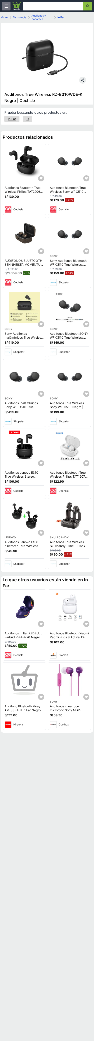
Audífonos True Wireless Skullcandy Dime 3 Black (67, 544)
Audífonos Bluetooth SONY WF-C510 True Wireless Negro (69, 337)
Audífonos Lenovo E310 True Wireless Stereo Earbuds (21, 476)
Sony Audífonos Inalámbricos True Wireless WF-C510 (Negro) (24, 337)
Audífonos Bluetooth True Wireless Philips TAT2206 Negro (22, 191)
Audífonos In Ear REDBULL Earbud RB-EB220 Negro (23, 635)
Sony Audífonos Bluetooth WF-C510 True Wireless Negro (68, 264)
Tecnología (19, 17)
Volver (5, 17)
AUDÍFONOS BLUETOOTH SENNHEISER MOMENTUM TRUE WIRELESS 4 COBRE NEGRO (24, 266)
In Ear (60, 17)
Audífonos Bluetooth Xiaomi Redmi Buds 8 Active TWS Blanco (69, 637)
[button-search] (87, 6)
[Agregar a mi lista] (41, 178)
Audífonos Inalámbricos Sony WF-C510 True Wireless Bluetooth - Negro (24, 406)
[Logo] (16, 6)
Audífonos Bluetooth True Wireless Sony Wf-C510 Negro (68, 191)
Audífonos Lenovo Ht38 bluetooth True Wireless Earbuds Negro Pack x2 (22, 545)
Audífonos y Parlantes (38, 17)
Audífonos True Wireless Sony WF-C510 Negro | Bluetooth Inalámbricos (67, 406)
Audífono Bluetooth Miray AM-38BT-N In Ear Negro (23, 708)
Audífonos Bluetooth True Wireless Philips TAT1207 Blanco (68, 476)
